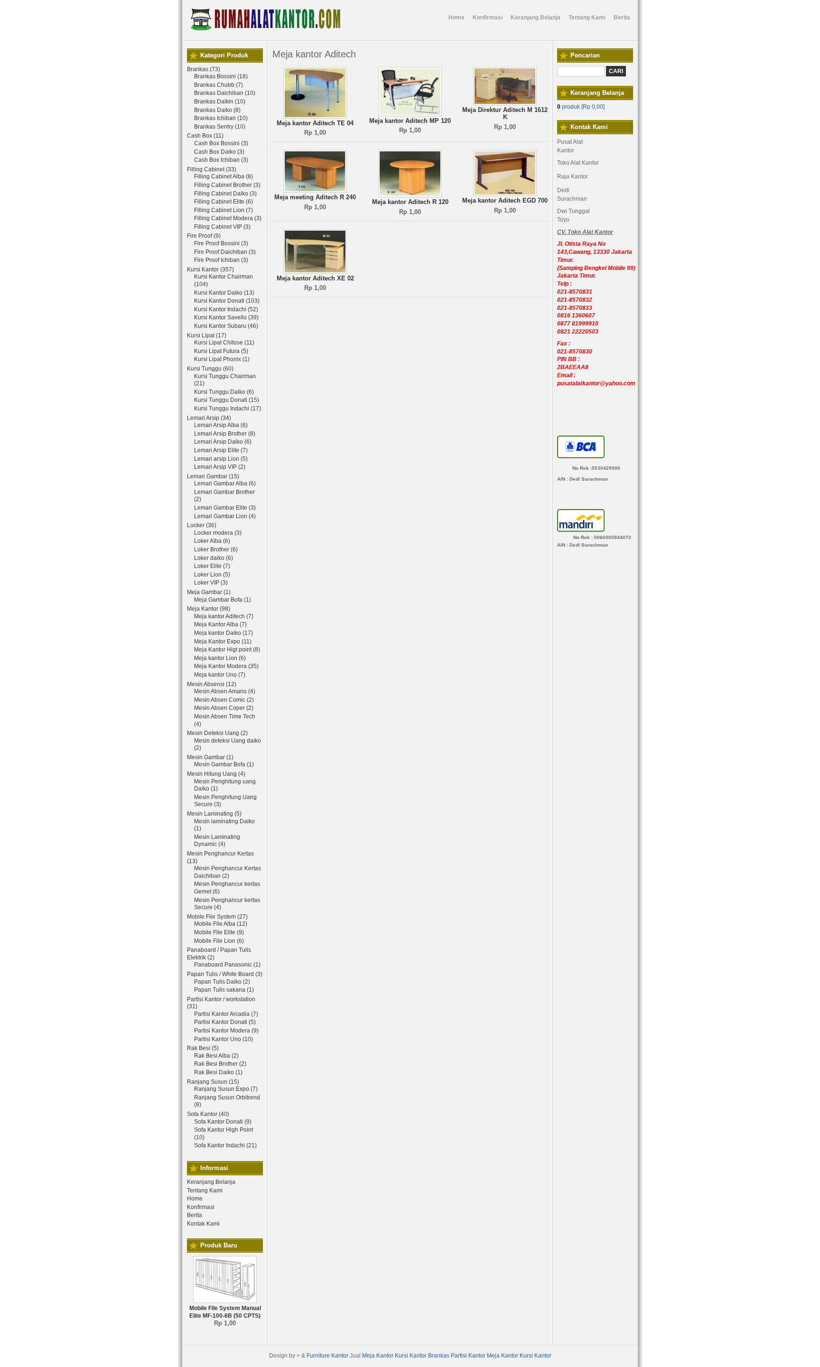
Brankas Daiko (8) (217, 110)
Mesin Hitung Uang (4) (216, 774)
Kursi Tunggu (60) (210, 368)
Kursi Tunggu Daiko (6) (224, 392)
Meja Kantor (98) (208, 608)
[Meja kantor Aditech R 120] (410, 195)
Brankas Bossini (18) (221, 76)
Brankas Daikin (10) (219, 101)
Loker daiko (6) (213, 558)
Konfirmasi (200, 1207)
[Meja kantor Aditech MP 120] (410, 114)
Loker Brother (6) (216, 549)
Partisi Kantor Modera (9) (226, 1030)
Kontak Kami (203, 1223)
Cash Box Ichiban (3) (221, 160)
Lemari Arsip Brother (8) (224, 433)
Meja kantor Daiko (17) (223, 633)
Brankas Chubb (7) (218, 85)
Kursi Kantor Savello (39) (226, 317)
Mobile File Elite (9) (219, 932)
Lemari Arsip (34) (209, 418)
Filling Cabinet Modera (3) (227, 218)
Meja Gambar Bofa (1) (222, 599)
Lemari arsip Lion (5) (221, 459)
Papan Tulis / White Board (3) (224, 974)
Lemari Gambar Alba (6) (225, 483)
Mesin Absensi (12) (211, 684)
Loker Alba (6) (212, 541)
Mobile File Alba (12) (220, 924)
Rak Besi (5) (203, 1048)
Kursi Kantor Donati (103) (227, 301)
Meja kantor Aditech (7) (223, 616)
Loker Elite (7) (212, 566)
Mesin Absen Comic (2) (224, 700)
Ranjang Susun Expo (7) (226, 1089)
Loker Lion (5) (212, 574)
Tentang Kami (205, 1190)
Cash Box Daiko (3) (219, 152)
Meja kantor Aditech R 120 (410, 201)
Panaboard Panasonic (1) (227, 964)
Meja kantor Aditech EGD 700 (505, 200)
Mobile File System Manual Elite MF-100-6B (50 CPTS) (225, 1312)
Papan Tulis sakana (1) (224, 989)
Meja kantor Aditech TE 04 (315, 123)
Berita (194, 1215)
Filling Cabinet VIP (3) (222, 226)
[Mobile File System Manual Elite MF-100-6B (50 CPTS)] (225, 1301)
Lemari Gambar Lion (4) (225, 516)
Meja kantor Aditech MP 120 (410, 120)
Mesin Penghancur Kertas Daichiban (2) (227, 872)
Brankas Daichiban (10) (224, 93)
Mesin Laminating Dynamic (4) (217, 841)
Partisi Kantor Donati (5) (225, 1022)
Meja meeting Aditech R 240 (315, 197)
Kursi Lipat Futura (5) (221, 351)
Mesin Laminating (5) (214, 813)
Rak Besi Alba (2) (216, 1055)
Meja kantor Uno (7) (219, 674)
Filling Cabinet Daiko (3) (225, 193)
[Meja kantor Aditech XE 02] (315, 272)
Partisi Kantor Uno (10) (223, 1039)
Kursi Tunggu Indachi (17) (227, 408)
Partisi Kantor (468, 1355)
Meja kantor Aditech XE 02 (315, 278)
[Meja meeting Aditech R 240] (315, 190)
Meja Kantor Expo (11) (223, 641)
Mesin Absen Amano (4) (224, 691)
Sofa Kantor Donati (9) (223, 1121)
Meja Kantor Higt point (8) (227, 649)
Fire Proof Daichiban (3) (225, 252)
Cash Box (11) (205, 135)
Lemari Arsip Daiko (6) (223, 441)
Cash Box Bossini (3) (221, 143)
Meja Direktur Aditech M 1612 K (505, 113)
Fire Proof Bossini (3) (221, 243)
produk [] (581, 106)
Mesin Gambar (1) (210, 757)
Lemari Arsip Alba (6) (221, 425)
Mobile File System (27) (217, 916)
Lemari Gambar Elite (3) (225, 507)
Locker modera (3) (218, 533)
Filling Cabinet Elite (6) (223, 201)
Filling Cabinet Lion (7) (223, 210)
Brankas (438, 1355)
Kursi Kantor (411, 1355)
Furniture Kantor (327, 1355)
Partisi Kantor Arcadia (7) (226, 1014)
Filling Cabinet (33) (211, 169)
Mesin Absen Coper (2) (223, 708)
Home (195, 1198)
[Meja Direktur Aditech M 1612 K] (505, 103)
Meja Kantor (377, 1355)
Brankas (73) (203, 69)
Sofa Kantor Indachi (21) (225, 1145)
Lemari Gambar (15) (213, 476)
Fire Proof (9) (204, 235)
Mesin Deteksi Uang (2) (217, 733)
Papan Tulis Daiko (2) (222, 981)
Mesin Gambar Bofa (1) (224, 764)
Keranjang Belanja (211, 1182)
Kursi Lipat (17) (206, 335)
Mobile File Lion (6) (219, 941)
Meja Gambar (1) (209, 592)
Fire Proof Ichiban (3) (221, 260)
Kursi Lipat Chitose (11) (224, 342)
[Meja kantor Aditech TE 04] (315, 116)
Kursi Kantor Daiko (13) (224, 292)
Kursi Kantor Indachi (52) (226, 309)
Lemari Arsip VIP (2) (219, 467)
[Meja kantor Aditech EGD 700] (505, 194)
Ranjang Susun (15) (213, 1082)
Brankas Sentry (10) (219, 126)
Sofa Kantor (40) (208, 1114)
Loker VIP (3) (211, 582)
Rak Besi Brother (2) (220, 1063)
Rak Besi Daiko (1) (218, 1072)
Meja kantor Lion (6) (220, 658)
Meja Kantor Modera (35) (226, 666)
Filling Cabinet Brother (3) (227, 185)
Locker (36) (201, 525)
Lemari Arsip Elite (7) (221, 450)
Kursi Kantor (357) (210, 269)
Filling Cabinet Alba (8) (223, 176)
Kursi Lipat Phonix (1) (222, 359)
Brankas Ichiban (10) (221, 118)
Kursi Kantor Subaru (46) (226, 326)
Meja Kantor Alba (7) (220, 624)
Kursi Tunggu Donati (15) (226, 400)
